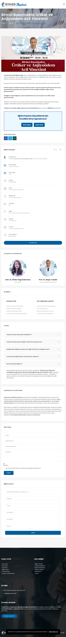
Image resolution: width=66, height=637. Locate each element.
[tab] (33, 335)
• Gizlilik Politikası (38, 569)
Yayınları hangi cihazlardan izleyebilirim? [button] (19, 334)
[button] (33, 499)
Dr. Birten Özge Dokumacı (15, 197)
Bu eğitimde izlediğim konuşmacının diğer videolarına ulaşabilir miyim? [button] (28, 349)
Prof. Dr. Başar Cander (48, 280)
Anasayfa (4, 23)
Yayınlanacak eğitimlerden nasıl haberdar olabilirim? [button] (23, 356)
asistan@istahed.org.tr (10, 593)
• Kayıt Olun (4, 567)
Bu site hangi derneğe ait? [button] (14, 364)
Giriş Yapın (27, 125)
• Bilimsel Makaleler (39, 567)
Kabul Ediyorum (53, 631)
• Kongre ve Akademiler (8, 573)
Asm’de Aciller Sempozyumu (16, 189)
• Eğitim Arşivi (5, 569)
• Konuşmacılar (5, 571)
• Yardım (36, 573)
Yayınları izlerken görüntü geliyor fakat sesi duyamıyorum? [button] (24, 342)
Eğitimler (11, 23)
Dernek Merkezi (12, 182)
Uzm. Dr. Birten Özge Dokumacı (18, 280)
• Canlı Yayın (4, 564)
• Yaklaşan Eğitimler (39, 566)
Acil (10, 205)
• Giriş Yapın (4, 566)
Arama (33, 532)
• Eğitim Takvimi (38, 564)
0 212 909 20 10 (12, 220)
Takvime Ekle (33, 242)
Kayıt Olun (39, 125)
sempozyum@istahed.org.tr (16, 228)
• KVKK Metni (37, 571)
